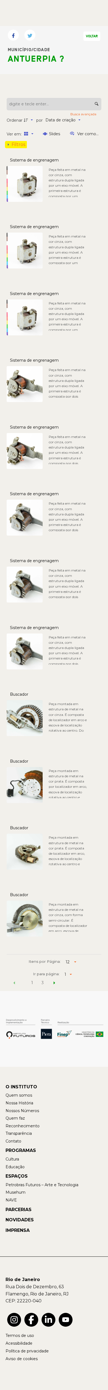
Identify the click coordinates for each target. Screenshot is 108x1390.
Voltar (92, 36)
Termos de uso (20, 1335)
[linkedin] (48, 1320)
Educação (15, 1167)
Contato (13, 1141)
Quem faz (15, 1118)
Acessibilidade (19, 1343)
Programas (21, 1150)
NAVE (11, 1200)
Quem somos (19, 1095)
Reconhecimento (23, 1126)
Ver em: (15, 134)
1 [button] (32, 982)
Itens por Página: (45, 961)
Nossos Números (22, 1111)
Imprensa (18, 1230)
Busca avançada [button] (83, 114)
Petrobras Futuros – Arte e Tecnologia (42, 1185)
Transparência (19, 1133)
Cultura (12, 1159)
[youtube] (66, 1320)
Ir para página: (46, 974)
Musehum (15, 1192)
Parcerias (19, 1209)
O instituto (21, 1086)
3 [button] (43, 982)
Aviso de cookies (22, 1358)
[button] (14, 983)
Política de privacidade (27, 1351)
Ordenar (14, 120)
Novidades (20, 1219)
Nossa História (19, 1103)
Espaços (17, 1176)
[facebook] (31, 1320)
